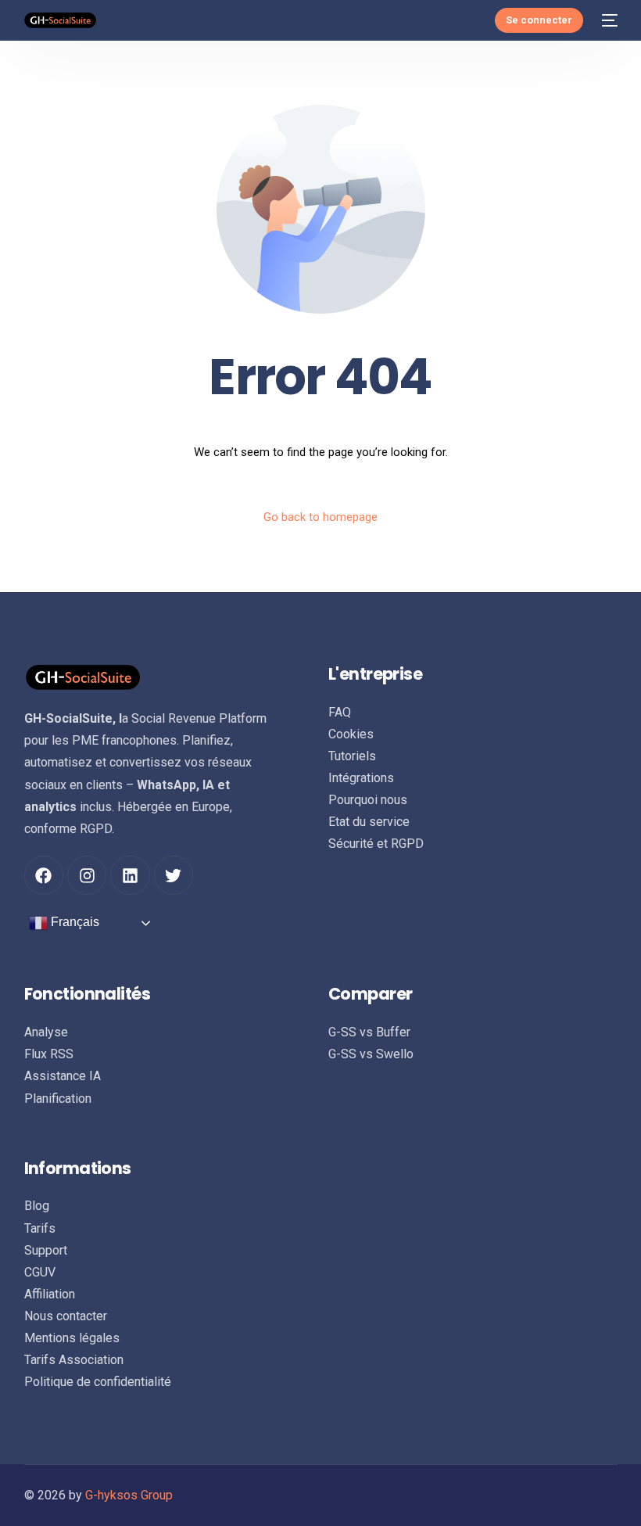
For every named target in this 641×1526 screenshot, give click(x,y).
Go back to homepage (320, 517)
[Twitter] (173, 875)
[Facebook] (43, 875)
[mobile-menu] (608, 20)
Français (73, 922)
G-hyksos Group (129, 1495)
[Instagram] (86, 875)
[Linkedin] (129, 875)
